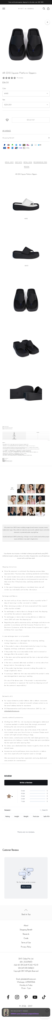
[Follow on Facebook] (8, 997)
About (26, 925)
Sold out (31, 120)
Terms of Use (26, 943)
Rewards (26, 934)
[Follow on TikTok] (43, 997)
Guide (26, 938)
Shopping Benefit (26, 930)
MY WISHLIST (6, 131)
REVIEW (26, 166)
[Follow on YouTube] (34, 997)
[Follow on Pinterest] (26, 997)
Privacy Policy (26, 947)
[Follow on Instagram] (17, 997)
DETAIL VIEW (27, 162)
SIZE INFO (18, 162)
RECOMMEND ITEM (40, 162)
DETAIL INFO (9, 162)
